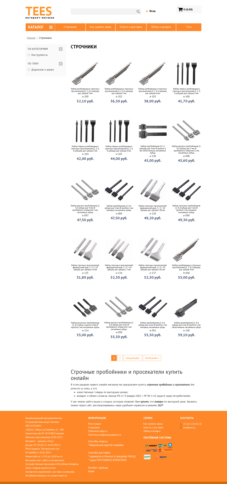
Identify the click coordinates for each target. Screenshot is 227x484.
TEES (40, 11)
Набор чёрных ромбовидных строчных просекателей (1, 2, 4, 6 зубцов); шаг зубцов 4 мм (119, 148)
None (91, 471)
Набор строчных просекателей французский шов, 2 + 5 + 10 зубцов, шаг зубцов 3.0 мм (85, 267)
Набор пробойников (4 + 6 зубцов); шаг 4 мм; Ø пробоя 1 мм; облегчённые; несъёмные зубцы (152, 149)
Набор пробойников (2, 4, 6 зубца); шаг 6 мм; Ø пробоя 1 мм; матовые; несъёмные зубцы (152, 325)
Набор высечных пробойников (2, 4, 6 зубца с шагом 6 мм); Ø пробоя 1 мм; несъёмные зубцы (85, 325)
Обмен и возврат (161, 27)
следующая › (132, 358)
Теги (188, 27)
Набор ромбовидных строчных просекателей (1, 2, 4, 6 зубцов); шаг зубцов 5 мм (119, 91)
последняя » (152, 358)
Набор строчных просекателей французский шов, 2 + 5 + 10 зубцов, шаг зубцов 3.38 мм (153, 208)
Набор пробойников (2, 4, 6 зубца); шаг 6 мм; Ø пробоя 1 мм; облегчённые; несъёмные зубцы (186, 325)
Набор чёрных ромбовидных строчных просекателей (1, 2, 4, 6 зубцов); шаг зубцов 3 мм (85, 148)
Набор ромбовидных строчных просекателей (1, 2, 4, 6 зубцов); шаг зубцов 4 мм (186, 267)
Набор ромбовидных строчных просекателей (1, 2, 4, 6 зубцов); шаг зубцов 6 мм (152, 91)
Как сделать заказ (100, 27)
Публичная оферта (97, 431)
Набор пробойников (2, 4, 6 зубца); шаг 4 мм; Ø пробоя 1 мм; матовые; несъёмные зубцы (119, 208)
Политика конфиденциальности (104, 434)
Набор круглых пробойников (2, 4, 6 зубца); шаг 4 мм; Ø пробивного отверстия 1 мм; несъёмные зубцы (85, 209)
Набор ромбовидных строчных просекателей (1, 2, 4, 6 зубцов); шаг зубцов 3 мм (85, 91)
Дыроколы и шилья (42, 69)
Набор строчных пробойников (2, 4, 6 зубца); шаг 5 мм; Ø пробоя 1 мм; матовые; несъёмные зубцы (186, 209)
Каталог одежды (98, 467)
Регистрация (94, 423)
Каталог (36, 27)
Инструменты (39, 55)
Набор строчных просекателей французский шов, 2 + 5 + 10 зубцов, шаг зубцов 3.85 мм (153, 267)
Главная (31, 38)
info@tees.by (189, 427)
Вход (152, 11)
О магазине (70, 27)
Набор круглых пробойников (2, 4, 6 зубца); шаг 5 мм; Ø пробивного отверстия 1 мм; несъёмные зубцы (186, 149)
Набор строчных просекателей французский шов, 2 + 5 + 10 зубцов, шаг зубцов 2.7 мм (119, 267)
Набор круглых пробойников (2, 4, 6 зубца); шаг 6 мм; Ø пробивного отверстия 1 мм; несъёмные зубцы (118, 326)
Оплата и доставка (131, 27)
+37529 (192, 424)
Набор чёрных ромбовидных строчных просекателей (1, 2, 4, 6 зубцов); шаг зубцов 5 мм (186, 91)
